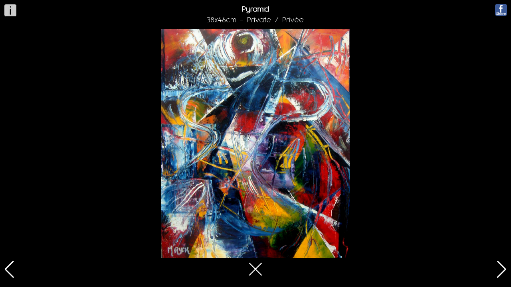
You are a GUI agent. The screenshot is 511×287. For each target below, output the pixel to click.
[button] (9, 269)
